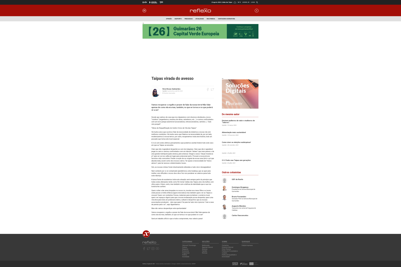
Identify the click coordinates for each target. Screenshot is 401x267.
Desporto (179, 19)
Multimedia (211, 19)
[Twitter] (212, 89)
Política (184, 255)
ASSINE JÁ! (245, 2)
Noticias (204, 253)
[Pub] (240, 94)
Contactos (225, 245)
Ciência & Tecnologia (189, 245)
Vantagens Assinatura (226, 19)
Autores (204, 249)
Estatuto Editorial (227, 247)
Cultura (184, 247)
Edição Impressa (247, 245)
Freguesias (189, 19)
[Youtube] (157, 248)
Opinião (169, 19)
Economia (185, 251)
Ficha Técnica (226, 249)
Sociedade (185, 256)
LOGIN (253, 2)
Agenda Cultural (207, 247)
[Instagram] (153, 248)
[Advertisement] (200, 54)
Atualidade (200, 19)
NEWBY (194, 263)
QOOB (178, 263)
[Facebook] (207, 89)
